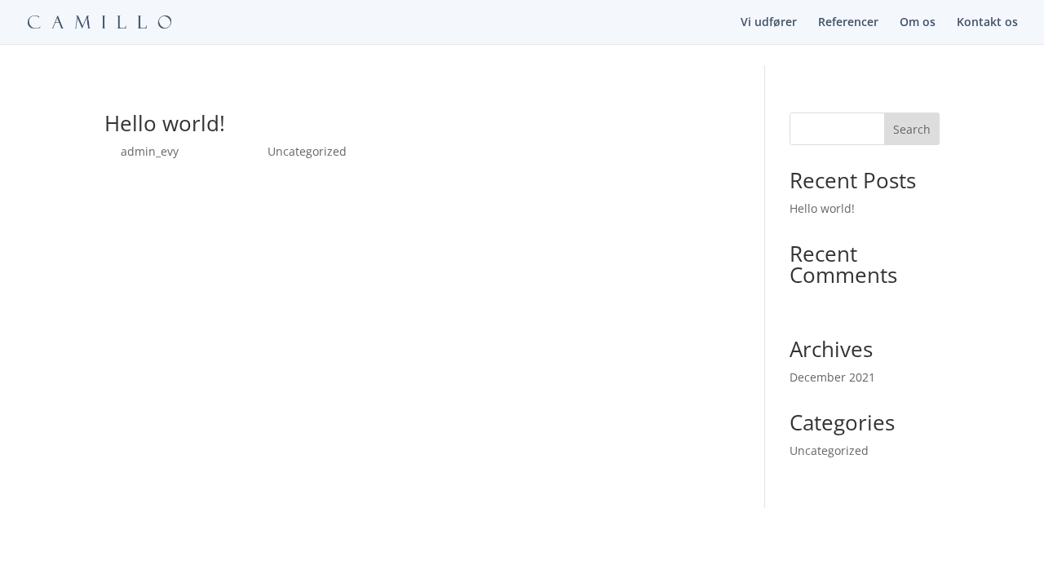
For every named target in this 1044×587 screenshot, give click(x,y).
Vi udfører (769, 22)
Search (912, 129)
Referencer (848, 22)
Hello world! (164, 123)
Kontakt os (987, 22)
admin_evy (150, 151)
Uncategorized (307, 151)
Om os (918, 22)
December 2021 (832, 377)
